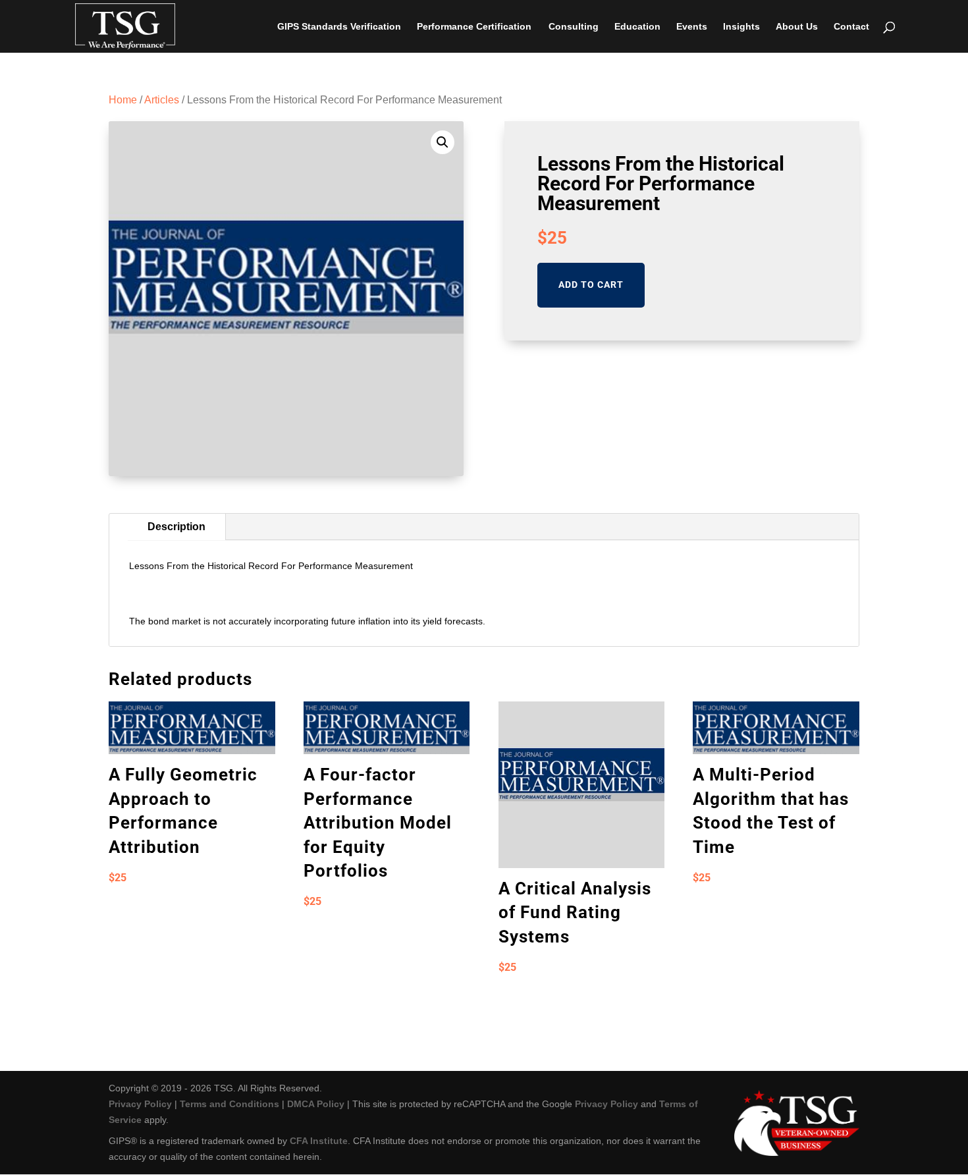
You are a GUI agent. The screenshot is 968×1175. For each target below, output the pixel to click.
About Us (797, 27)
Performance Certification (474, 27)
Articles (161, 99)
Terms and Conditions (229, 1104)
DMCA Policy (315, 1104)
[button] (442, 142)
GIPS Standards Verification (339, 27)
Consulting (574, 27)
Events (691, 27)
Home (123, 99)
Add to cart (591, 284)
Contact (851, 27)
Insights (741, 27)
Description (176, 526)
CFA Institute (319, 1140)
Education (637, 27)
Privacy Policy (140, 1104)
